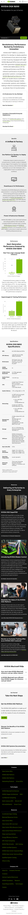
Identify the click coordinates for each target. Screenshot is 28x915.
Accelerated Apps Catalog (9, 814)
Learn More (4, 738)
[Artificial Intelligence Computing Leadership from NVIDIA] (11, 1)
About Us (4, 870)
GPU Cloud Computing (8, 840)
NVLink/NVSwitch (7, 804)
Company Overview (14, 870)
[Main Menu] (2, 2)
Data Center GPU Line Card (10, 824)
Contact (14, 911)
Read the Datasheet (8, 105)
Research (17, 880)
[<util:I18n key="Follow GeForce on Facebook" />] (9, 899)
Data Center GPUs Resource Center (12, 827)
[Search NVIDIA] (4, 1)
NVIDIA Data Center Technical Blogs (12, 854)
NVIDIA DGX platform (15, 119)
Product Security (19, 909)
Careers (4, 887)
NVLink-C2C (18, 801)
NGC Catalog (19, 844)
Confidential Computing (9, 797)
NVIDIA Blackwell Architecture (10, 791)
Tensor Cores (17, 804)
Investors (4, 874)
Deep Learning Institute (9, 834)
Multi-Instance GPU (7, 801)
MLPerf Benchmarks (8, 844)
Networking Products (8, 781)
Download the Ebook (8, 126)
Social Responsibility (8, 884)
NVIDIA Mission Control (10, 225)
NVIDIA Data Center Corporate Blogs (12, 851)
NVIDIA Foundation (7, 880)
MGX (21, 794)
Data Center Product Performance (11, 830)
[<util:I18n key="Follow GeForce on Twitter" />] (14, 899)
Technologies (19, 884)
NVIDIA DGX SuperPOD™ (8, 199)
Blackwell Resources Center (10, 817)
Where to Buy (6, 861)
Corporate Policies (8, 909)
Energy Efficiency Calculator (10, 837)
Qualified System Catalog (9, 857)
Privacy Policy (7, 905)
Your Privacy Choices (18, 905)
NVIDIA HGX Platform (8, 778)
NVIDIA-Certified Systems (9, 847)
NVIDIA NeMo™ (7, 120)
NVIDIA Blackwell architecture (12, 76)
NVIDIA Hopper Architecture (10, 794)
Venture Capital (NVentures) (10, 877)
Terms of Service (9, 907)
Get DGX (4, 717)
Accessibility (18, 907)
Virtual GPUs (19, 781)
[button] (20, 2)
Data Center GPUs (7, 771)
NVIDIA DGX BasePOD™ (16, 197)
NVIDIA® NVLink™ (20, 64)
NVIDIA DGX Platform (8, 774)
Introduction (4, 38)
